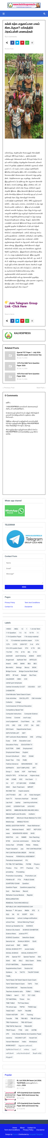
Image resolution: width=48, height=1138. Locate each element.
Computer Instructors (13, 714)
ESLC (24, 756)
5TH (26, 648)
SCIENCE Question (12, 937)
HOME (14, 779)
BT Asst (15, 675)
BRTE (8, 675)
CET (39, 687)
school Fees (10, 922)
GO (36, 764)
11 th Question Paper (13, 637)
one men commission (21, 841)
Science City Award (13, 930)
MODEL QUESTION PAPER (15, 826)
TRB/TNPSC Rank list (13, 1026)
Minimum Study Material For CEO (29, 818)
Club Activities (11, 698)
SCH (31, 914)
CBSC (19, 679)
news (8, 833)
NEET (29, 829)
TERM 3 (8, 995)
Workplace (33, 1042)
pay (22, 849)
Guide (17, 772)
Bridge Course (11, 671)
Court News (25, 721)
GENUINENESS (26, 764)
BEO (35, 664)
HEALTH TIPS (11, 775)
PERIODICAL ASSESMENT (25, 856)
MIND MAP (10, 818)
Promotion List (30, 876)
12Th (8, 644)
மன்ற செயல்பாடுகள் (23, 1053)
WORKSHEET (10, 1045)
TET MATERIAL (11, 999)
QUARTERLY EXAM (12, 883)
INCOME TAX (10, 791)
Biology (19, 667)
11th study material (31, 637)
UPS (7, 1034)
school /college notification (27, 918)
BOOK (34, 667)
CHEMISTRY (10, 691)
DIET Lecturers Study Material (16, 737)
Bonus (27, 667)
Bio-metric (9, 667)
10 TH (31, 633)
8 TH (23, 652)
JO (25, 795)
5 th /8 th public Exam (14, 648)
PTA (19, 880)
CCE (25, 679)
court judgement (12, 721)
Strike (39, 961)
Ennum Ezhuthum (12, 756)
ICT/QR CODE (21, 783)
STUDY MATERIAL (12, 964)
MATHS (8, 810)
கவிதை (26, 1049)
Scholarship (10, 918)
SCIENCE (29, 926)
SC (18, 914)
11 (38, 633)
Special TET (16, 957)
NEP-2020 (37, 829)
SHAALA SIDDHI (23, 941)
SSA (39, 957)
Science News (11, 934)
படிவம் (34, 1049)
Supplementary (27, 964)
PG (26, 860)
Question (25, 883)
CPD (38, 721)
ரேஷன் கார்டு (37, 1053)
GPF (34, 768)
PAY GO (31, 853)
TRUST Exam (10, 1030)
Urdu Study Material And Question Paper (26, 1034)
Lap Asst (9, 802)
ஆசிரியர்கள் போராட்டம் (13, 1049)
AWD (15, 664)
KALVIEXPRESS (22, 333)
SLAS (34, 941)
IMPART (30, 787)
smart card (10, 945)
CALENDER (10, 679)
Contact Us (9, 607)
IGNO (8, 787)
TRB (16, 1018)
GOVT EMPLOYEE (23, 768)
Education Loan (25, 741)
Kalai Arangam (34, 795)
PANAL (35, 845)
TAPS (30, 984)
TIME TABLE (10, 1003)
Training (30, 1015)
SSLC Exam (30, 961)
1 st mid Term (35, 629)
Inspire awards (24, 791)
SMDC (25, 945)
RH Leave (18, 910)
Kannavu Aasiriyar (21, 799)
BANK (22, 664)
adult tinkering (20, 656)
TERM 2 (37, 991)
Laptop (17, 802)
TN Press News (23, 1003)
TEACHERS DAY (11, 988)
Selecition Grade (28, 937)
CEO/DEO (31, 687)
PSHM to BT (10, 880)
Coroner (17, 718)
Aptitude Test (21, 660)
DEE (37, 725)
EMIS (18, 748)
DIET (23, 733)
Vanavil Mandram (12, 1042)
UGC (26, 1030)
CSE (19, 725)
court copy (27, 718)
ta (16, 972)
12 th (37, 640)
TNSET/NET (10, 1011)
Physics (37, 864)
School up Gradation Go (14, 926)
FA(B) (25, 760)
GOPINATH (10, 768)
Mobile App (10, 822)
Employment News (13, 752)
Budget (23, 675)
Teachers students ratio (14, 991)
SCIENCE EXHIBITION (30, 930)
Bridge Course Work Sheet (28, 671)
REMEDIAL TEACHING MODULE (17, 903)
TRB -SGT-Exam (26, 1022)
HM (7, 779)
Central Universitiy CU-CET (15, 687)
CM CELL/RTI (24, 698)
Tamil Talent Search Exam (15, 984)
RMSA (27, 910)
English (25, 752)
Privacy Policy (10, 603)
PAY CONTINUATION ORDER (16, 853)
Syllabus (9, 972)
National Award (18, 829)
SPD (7, 957)
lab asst (34, 799)
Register (30, 895)
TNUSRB (28, 1011)
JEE (20, 795)
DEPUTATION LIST (12, 733)
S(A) (7, 914)
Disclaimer (28, 607)
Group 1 (9, 772)
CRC (13, 725)
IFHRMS (32, 783)
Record (25, 891)
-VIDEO (8, 629)
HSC (20, 779)
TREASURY (28, 1026)
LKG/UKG (31, 806)
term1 (17, 995)
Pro (37, 868)
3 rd (31, 644)
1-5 (20, 633)
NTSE (8, 841)
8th (29, 652)
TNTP (20, 1011)
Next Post (40, 388)
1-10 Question (11, 633)
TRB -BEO (24, 1018)
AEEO (39, 656)
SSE (14, 961)
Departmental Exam (24, 729)
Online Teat (36, 841)
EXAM (31, 756)
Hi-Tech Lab (23, 775)
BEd (29, 664)
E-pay (8, 741)
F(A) (18, 760)
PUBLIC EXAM (29, 880)
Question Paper (11, 887)
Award (8, 664)
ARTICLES (33, 660)
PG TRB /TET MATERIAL (14, 864)
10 (25, 633)
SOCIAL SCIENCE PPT (14, 949)
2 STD (15, 644)
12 (7, 640)
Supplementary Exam (13, 968)
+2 (22, 629)
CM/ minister (36, 698)
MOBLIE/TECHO (23, 822)
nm (17, 837)
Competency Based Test (14, 710)
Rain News (16, 891)
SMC (18, 945)
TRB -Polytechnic (12, 1022)
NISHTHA (9, 837)
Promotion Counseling (14, 876)
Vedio (24, 1042)
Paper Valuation (12, 849)
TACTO (22, 972)
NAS (7, 829)
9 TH (35, 652)
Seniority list (10, 941)
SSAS (8, 961)
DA (32, 725)
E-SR (14, 741)
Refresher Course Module (15, 895)
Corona (8, 718)
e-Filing (38, 737)
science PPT (23, 934)
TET (23, 995)
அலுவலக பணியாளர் (25, 1045)
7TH (16, 652)
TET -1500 (31, 995)
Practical (30, 868)
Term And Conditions (32, 603)
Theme (15, 1134)
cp (33, 721)
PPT (21, 868)
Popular (8, 1075)
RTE (33, 910)
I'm (7, 783)
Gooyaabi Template (36, 1134)
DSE (31, 737)
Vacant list (33, 1038)
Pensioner (9, 856)
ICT (12, 783)
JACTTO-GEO (10, 795)
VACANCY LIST (20, 1038)
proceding (9, 872)
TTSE (20, 1030)
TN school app (11, 1007)
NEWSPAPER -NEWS (20, 833)
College (18, 702)
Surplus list (29, 968)
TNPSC (22, 1007)
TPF (22, 1015)
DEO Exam (10, 729)
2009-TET (23, 644)
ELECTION (9, 748)
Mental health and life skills (16, 814)
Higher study (34, 775)
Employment (27, 748)
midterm (32, 814)
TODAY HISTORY (12, 1015)
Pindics (8, 868)
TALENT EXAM (33, 972)
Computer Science (30, 714)
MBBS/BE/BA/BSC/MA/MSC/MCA (26, 810)
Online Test (10, 845)
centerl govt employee (14, 683)
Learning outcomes (30, 802)
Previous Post (9, 388)
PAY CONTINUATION (34, 849)
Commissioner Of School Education (19, 706)
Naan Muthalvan (34, 826)
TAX (36, 984)
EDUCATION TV (26, 745)
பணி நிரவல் (10, 1053)
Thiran (22, 999)
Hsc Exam (29, 779)
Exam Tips (10, 760)
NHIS (32, 833)
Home (14, 1128)
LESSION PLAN (19, 806)
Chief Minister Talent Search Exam (18, 694)
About (22, 1128)
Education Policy (12, 745)
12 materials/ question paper (21, 640)
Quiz (7, 891)
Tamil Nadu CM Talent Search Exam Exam (21, 980)
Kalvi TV (9, 799)
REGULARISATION (12, 899)
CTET (26, 725)
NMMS (23, 837)
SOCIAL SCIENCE (12, 953)
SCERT (24, 914)
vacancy (9, 1038)
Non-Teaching (34, 837)
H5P (23, 772)
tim (28, 999)
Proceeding (20, 872)
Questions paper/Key (27, 887)
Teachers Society (26, 988)
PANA (28, 845)
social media (29, 949)
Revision (9, 910)
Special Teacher (29, 957)
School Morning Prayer (26, 922)
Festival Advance (12, 764)
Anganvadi (10, 660)
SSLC (21, 961)
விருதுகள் (9, 1057)
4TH (37, 644)
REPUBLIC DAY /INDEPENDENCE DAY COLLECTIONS (19, 907)
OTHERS (20, 845)
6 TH (33, 648)
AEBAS (31, 656)
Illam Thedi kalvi (19, 787)
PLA (15, 868)
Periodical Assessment (14, 860)
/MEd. (16, 629)
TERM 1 (28, 991)
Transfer (9, 1018)
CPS (7, 725)
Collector (9, 702)
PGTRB (28, 864)
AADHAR (9, 656)
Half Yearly (32, 772)
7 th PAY (9, 652)
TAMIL (8, 976)
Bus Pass (32, 675)
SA (13, 914)
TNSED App (32, 1007)
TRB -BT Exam (36, 1018)
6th (39, 648)
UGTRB (33, 1030)
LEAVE (8, 806)
